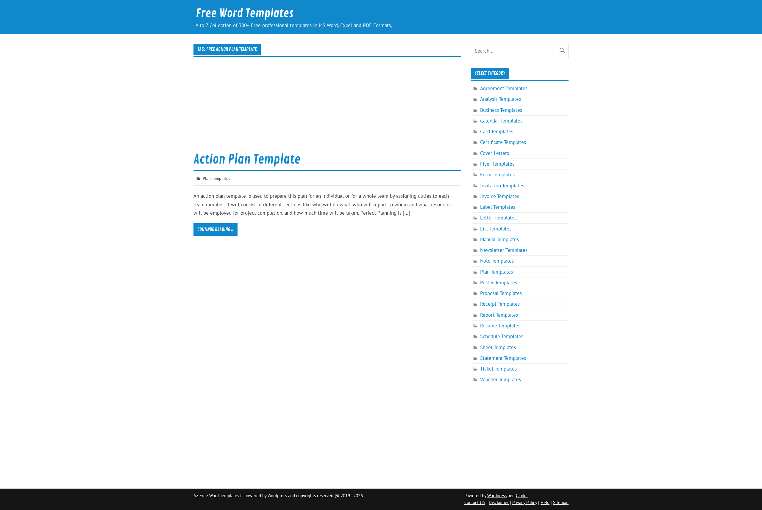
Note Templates (497, 261)
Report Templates (499, 315)
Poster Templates (498, 282)
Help (545, 502)
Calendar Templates (501, 120)
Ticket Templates (498, 368)
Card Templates (496, 131)
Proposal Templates (501, 293)
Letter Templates (498, 217)
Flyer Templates (497, 164)
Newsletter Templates (503, 250)
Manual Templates (499, 239)
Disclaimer (499, 502)
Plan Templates (216, 178)
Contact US (474, 502)
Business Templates (501, 110)
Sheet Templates (498, 347)
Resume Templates (500, 325)
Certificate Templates (503, 142)
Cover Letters (494, 153)
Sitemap (561, 502)
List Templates (495, 228)
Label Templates (497, 207)
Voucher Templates (500, 379)
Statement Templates (503, 358)
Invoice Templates (499, 196)
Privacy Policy (524, 502)
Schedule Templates (501, 336)
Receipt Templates (500, 304)
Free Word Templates (244, 13)
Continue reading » (215, 230)
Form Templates (497, 174)
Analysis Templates (500, 99)
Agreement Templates (503, 88)
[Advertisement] (327, 108)
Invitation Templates (502, 185)
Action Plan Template (246, 159)
